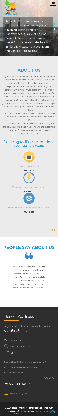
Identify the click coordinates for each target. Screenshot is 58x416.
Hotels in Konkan (43, 411)
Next (52, 230)
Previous (54, 230)
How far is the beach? (13, 372)
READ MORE (49, 378)
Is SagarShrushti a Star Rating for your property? (25, 362)
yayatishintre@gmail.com (20, 346)
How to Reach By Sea (17, 393)
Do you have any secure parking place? (21, 367)
